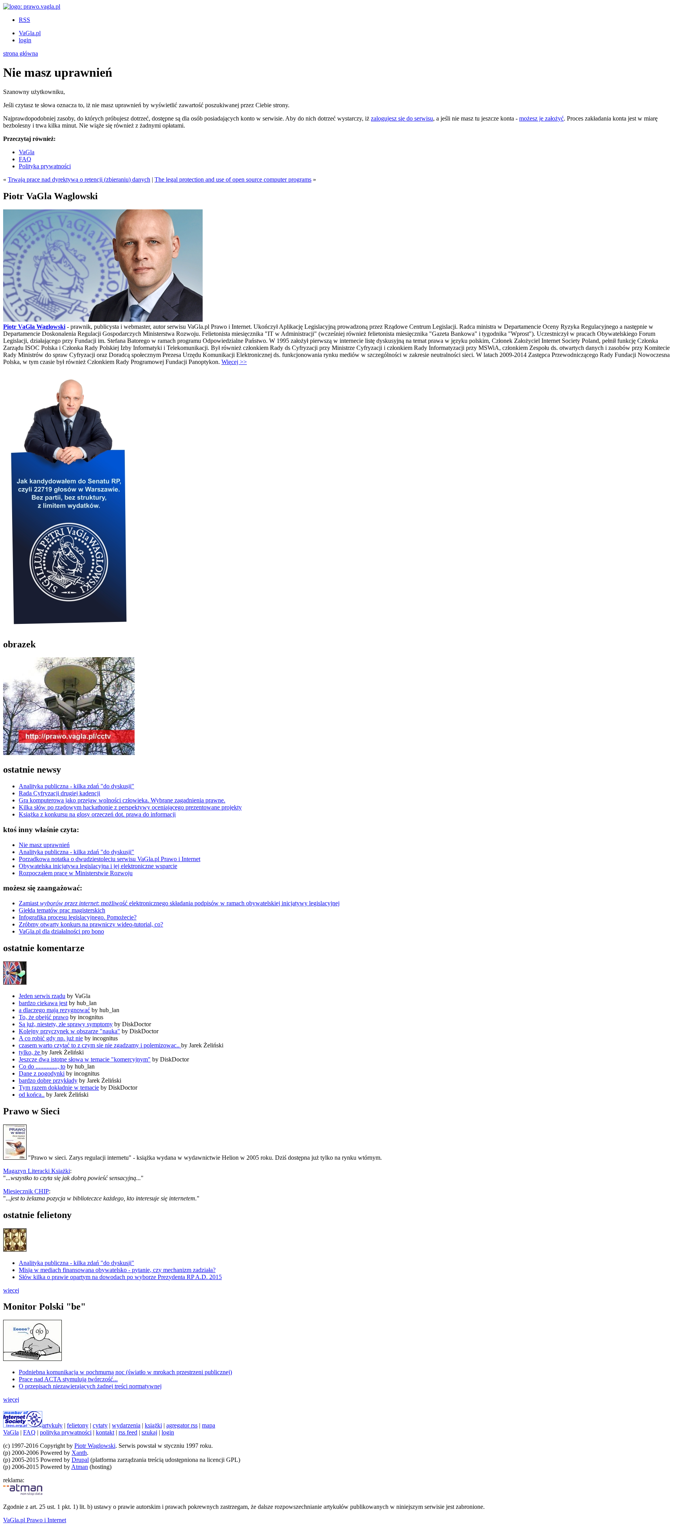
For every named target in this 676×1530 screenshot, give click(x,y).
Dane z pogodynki (42, 1073)
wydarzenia (126, 1425)
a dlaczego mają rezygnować (54, 1010)
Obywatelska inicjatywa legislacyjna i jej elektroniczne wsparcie (98, 866)
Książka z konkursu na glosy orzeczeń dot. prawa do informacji (97, 814)
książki (153, 1425)
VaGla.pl (30, 33)
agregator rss (182, 1425)
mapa (208, 1425)
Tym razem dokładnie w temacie (59, 1087)
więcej (11, 1290)
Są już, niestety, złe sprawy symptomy (66, 1024)
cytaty (100, 1425)
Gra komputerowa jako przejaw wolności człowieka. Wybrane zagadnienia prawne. (122, 800)
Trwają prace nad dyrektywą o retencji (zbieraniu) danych (79, 179)
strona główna (20, 53)
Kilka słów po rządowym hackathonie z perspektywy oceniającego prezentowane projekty (130, 807)
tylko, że (30, 1052)
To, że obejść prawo (43, 1017)
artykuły (52, 1425)
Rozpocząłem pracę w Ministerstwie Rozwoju (76, 873)
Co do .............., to (42, 1066)
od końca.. (32, 1094)
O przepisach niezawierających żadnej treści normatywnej (90, 1386)
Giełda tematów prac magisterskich (62, 910)
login (25, 40)
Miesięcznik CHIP (26, 1191)
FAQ (25, 159)
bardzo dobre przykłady (48, 1080)
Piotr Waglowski (94, 1445)
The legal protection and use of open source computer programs (233, 179)
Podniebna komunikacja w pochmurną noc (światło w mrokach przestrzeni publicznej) (125, 1372)
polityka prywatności (66, 1432)
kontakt (105, 1432)
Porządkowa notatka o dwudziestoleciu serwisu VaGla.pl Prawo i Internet (109, 859)
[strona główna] (31, 6)
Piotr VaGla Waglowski (34, 326)
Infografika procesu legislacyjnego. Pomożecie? (78, 917)
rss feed (128, 1432)
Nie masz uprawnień (44, 845)
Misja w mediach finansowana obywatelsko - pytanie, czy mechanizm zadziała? (117, 1270)
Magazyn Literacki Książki (36, 1171)
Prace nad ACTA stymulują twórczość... (68, 1379)
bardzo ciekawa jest (43, 1003)
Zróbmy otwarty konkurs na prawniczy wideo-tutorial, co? (91, 924)
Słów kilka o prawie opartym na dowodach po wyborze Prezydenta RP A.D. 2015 (120, 1277)
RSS (24, 19)
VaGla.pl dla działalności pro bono (61, 931)
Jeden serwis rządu (42, 996)
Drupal (80, 1459)
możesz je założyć (541, 118)
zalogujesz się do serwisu (402, 118)
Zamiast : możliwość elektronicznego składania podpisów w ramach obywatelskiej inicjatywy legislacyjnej (179, 903)
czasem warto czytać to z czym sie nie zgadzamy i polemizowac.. (100, 1045)
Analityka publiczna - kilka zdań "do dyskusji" (76, 786)
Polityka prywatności (45, 166)
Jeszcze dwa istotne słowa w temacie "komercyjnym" (85, 1059)
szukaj (149, 1432)
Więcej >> (234, 362)
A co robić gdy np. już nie (51, 1038)
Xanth (79, 1452)
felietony (77, 1425)
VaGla (26, 152)
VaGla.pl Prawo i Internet (34, 1520)
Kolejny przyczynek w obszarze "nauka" (69, 1031)
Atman (79, 1466)
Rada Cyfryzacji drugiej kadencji (59, 793)
